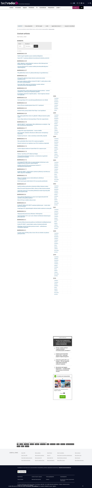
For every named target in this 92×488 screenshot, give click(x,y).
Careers (47, 479)
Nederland (63, 444)
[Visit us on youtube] (81, 3)
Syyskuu (55, 128)
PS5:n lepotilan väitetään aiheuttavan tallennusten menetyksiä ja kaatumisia (32, 133)
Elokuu (55, 110)
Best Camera (77, 452)
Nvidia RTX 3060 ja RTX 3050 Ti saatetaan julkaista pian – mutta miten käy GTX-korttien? (33, 206)
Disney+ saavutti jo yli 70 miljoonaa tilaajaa (27, 153)
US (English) (26, 444)
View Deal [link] (62, 396)
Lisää (57, 7)
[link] (63, 376)
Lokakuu (56, 130)
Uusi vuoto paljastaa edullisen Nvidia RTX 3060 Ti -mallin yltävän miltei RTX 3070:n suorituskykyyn (34, 82)
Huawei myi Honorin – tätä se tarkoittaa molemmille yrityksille (32, 135)
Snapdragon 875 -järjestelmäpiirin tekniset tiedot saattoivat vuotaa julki (34, 208)
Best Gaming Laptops (39, 455)
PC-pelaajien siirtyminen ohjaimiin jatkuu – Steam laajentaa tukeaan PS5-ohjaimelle (33, 94)
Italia (48, 444)
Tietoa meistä (20, 479)
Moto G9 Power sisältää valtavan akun (26, 200)
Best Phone (49, 452)
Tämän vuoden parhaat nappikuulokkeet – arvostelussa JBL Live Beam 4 (63, 349)
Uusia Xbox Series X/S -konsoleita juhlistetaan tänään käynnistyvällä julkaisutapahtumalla (33, 191)
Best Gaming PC (38, 457)
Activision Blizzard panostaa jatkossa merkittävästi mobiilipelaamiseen (34, 222)
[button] (89, 3)
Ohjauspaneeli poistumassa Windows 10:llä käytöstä (29, 213)
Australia (32, 444)
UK (17, 444)
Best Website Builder (25, 460)
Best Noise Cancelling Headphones (64, 455)
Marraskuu (56, 132)
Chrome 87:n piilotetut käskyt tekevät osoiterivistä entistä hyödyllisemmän (31, 78)
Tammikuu (56, 98)
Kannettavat (43, 7)
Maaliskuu (56, 101)
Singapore (37, 444)
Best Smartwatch (50, 460)
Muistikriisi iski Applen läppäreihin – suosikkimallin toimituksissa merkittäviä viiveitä (63, 369)
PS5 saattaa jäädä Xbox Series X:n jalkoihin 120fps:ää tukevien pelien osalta (33, 116)
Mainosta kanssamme (36, 479)
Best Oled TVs (50, 457)
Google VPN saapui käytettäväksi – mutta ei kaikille (29, 130)
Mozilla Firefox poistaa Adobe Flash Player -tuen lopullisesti (31, 110)
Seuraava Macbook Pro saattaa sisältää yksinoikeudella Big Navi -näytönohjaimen (33, 67)
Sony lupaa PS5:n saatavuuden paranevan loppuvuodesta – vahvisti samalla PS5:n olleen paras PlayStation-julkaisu (33, 91)
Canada (21, 444)
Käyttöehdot (20, 476)
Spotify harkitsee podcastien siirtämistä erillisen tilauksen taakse (32, 186)
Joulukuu (56, 133)
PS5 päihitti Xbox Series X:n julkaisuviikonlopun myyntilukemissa (32, 72)
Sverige (18, 446)
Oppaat (25, 7)
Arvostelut (18, 7)
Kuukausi (27, 43)
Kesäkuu (56, 106)
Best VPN (23, 452)
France (58, 444)
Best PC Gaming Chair (39, 460)
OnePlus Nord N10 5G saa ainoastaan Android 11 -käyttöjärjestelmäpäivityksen (29, 166)
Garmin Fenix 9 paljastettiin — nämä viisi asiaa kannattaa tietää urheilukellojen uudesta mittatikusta (63, 342)
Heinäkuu (56, 108)
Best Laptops (37, 452)
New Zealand (42, 444)
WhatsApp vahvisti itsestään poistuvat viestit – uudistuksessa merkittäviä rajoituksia (32, 227)
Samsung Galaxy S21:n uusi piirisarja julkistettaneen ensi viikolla (32, 100)
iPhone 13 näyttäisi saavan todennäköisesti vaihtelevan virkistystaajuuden (30, 178)
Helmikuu (56, 100)
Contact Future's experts (37, 476)
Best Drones (77, 457)
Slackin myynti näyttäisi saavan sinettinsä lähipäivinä (30, 56)
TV (37, 7)
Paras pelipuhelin (28, 26)
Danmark (27, 446)
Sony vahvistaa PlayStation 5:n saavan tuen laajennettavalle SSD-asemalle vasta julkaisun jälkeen (32, 197)
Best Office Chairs (61, 460)
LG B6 (47, 26)
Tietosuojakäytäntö (50, 476)
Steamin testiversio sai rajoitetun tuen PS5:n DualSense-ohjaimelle (33, 143)
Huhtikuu (56, 103)
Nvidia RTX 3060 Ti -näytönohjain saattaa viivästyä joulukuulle (32, 224)
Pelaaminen (51, 7)
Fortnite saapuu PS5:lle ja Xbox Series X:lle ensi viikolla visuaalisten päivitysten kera (33, 233)
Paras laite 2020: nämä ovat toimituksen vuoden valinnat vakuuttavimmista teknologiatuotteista (30, 85)
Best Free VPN (24, 455)
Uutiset (11, 7)
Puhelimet (31, 7)
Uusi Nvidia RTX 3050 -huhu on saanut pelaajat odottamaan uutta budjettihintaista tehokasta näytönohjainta (33, 163)
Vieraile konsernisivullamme (65, 467)
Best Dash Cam (78, 455)
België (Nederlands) (70, 444)
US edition (35, 486)
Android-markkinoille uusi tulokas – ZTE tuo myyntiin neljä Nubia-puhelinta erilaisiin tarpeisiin (62, 362)
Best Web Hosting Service (26, 457)
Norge (22, 446)
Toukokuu (56, 105)
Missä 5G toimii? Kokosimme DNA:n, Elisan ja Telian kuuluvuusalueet (33, 188)
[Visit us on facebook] (77, 3)
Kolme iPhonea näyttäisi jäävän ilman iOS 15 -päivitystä (30, 105)
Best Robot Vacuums (79, 460)
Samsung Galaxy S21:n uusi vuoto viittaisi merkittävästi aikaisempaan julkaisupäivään (34, 216)
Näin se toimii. (51, 29)
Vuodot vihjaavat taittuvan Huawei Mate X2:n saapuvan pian (31, 148)
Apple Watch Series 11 (56, 26)
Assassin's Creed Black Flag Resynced (73, 26)
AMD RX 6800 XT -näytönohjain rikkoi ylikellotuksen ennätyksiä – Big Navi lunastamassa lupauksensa (33, 125)
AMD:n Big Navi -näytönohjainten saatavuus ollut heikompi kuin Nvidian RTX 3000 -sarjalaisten (32, 64)
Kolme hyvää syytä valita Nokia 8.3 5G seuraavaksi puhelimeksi (32, 181)
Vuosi (19, 43)
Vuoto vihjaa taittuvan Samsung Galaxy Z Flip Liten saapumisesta (32, 119)
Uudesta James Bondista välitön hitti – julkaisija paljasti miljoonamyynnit (62, 355)
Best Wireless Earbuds (62, 457)
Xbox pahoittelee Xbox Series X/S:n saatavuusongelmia (30, 141)
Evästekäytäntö (63, 476)
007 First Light (39, 26)
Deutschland (52, 444)
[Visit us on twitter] (79, 3)
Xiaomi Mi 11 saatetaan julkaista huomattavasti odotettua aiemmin (33, 58)
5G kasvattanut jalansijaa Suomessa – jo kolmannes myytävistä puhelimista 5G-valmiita (32, 156)
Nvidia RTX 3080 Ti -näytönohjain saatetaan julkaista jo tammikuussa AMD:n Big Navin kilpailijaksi (33, 172)
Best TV (48, 455)
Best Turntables (60, 452)
